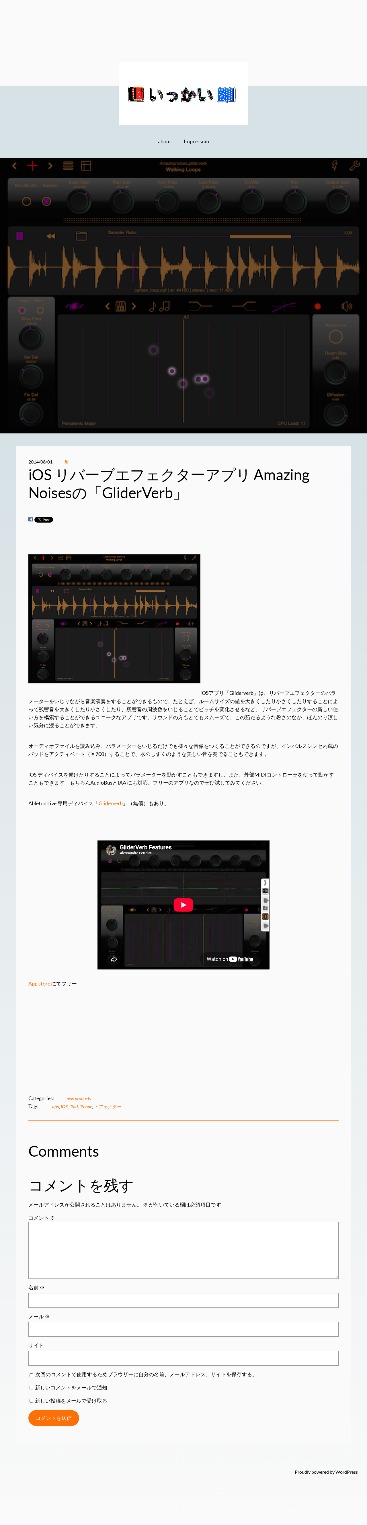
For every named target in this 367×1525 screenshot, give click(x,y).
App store (39, 984)
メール (39, 1316)
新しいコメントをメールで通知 (71, 1388)
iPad (73, 1106)
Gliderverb (111, 803)
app (55, 1106)
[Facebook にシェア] (30, 519)
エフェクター (107, 1106)
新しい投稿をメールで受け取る (71, 1401)
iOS (64, 1106)
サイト (36, 1345)
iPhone (85, 1106)
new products (79, 1098)
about (164, 141)
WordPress (346, 1472)
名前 (36, 1287)
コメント (41, 1218)
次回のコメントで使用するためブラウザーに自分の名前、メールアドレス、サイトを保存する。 (146, 1374)
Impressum (196, 141)
